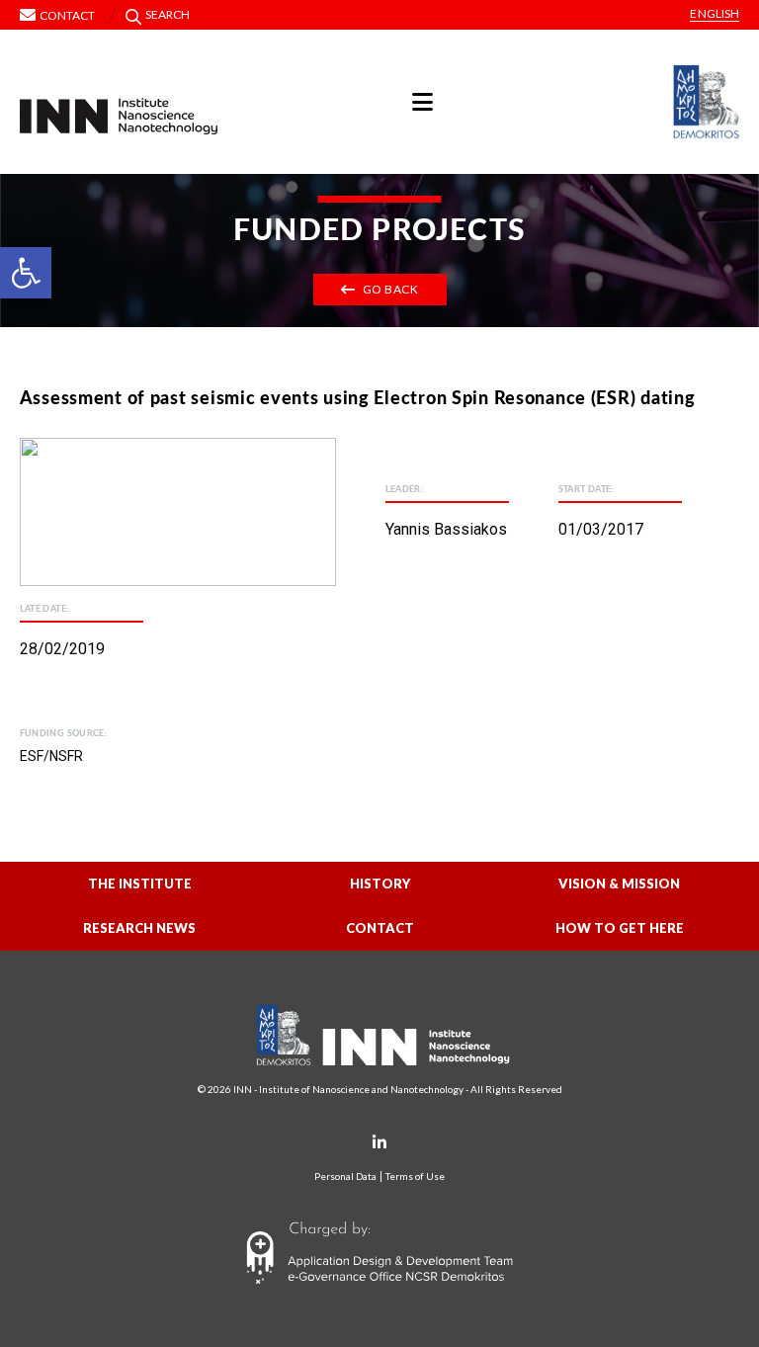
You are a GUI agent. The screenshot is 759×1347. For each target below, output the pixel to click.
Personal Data (345, 1176)
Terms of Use (415, 1176)
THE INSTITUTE (140, 883)
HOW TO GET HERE (619, 928)
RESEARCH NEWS (139, 928)
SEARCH (168, 14)
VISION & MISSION (619, 883)
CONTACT (380, 928)
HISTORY (380, 883)
